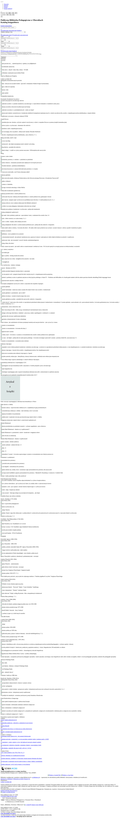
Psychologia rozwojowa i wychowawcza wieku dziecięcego (16, 729)
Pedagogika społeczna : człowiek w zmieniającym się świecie (17, 723)
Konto (8, 8)
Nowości (6, 4)
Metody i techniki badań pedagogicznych (11, 731)
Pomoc (6, 7)
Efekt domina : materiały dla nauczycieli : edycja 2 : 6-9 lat (16, 748)
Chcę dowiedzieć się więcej (8, 813)
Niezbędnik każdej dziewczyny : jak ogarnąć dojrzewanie (16, 736)
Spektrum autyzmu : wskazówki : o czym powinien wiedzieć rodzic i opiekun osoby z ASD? (25, 739)
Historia (6, 5)
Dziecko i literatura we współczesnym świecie (13, 755)
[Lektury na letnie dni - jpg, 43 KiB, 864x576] (8, 792)
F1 (10, 14)
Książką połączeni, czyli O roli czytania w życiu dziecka (15, 764)
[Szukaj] (1, 29)
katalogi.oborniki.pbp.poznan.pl (9, 790)
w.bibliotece (36, 777)
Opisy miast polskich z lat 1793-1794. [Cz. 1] (12, 752)
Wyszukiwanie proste (6, 35)
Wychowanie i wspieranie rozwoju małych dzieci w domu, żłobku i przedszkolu (21, 761)
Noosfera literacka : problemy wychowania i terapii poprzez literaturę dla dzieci (21, 758)
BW (10, 13)
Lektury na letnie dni (6, 782)
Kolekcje (19, 30)
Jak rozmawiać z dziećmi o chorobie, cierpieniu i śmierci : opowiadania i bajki (21, 745)
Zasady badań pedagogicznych (9, 720)
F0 (7, 14)
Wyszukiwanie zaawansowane (9, 30)
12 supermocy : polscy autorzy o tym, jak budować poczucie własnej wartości (21, 742)
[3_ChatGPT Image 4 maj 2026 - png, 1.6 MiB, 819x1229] (33, 804)
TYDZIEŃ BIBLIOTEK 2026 (9, 796)
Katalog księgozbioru (6, 26)
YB (13, 13)
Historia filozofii (5, 726)
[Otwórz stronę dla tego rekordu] (60, 62)
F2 (13, 14)
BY (16, 13)
